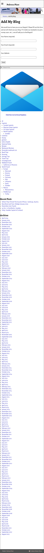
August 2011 (5, 440)
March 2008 (5, 526)
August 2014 (6, 376)
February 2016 (6, 345)
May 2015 (5, 359)
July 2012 (4, 420)
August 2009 (6, 490)
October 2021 (6, 239)
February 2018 (6, 314)
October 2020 (6, 251)
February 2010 (6, 478)
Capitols (4, 123)
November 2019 (7, 274)
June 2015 (5, 357)
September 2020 (7, 253)
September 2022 (7, 228)
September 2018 (7, 301)
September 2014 (7, 374)
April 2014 (5, 384)
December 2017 (6, 318)
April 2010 (5, 474)
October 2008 (6, 511)
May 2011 (5, 447)
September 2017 (7, 322)
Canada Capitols (8, 125)
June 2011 (5, 445)
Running (4, 154)
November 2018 (7, 297)
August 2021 (5, 241)
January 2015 (6, 366)
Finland (7, 175)
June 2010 (5, 470)
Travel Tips (5, 158)
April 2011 (5, 449)
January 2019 (6, 293)
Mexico (5, 188)
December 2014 (6, 368)
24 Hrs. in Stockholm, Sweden (11, 208)
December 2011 (6, 432)
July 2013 (4, 399)
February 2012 (6, 428)
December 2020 (7, 247)
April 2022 (5, 235)
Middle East (7, 192)
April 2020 (5, 264)
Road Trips (5, 152)
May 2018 (5, 310)
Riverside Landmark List (9, 150)
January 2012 (6, 430)
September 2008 (7, 513)
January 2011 (6, 455)
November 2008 (7, 509)
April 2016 (5, 343)
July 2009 (5, 492)
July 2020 (5, 258)
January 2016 (6, 347)
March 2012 (5, 426)
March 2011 (5, 451)
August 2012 (5, 418)
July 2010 (4, 467)
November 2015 (7, 349)
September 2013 (7, 395)
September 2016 (7, 337)
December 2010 (6, 457)
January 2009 (6, 505)
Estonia (7, 173)
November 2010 (7, 459)
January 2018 (6, 316)
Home (5, 16)
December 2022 (6, 222)
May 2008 (5, 522)
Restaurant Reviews (8, 148)
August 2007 (6, 534)
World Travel (6, 167)
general (4, 140)
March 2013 (5, 407)
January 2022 (6, 237)
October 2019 (6, 276)
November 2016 (7, 334)
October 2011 (6, 436)
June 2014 (5, 380)
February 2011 (6, 453)
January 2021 (6, 245)
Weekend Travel (7, 163)
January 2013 (6, 409)
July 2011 (4, 443)
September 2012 (7, 415)
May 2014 (5, 382)
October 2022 (6, 226)
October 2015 (6, 351)
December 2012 (6, 411)
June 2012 (5, 422)
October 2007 (6, 530)
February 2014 (6, 386)
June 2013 (5, 401)
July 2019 (4, 282)
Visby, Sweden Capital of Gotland (12, 210)
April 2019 (5, 289)
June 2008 (5, 519)
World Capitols (8, 131)
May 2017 (5, 328)
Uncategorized (6, 160)
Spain (7, 183)
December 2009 (7, 482)
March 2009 (5, 501)
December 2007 (7, 528)
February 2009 (6, 503)
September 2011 (7, 438)
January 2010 (6, 480)
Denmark (8, 171)
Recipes (4, 146)
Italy (6, 179)
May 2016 (5, 341)
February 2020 (6, 268)
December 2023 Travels (9, 206)
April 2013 (5, 405)
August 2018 (6, 303)
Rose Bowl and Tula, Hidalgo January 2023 (15, 204)
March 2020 (5, 266)
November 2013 (7, 391)
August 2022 (6, 231)
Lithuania (8, 181)
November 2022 (7, 224)
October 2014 (6, 372)
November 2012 (7, 413)
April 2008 (5, 524)
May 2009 (5, 497)
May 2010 (5, 472)
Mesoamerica (9, 190)
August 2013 (5, 397)
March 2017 (5, 332)
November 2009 (7, 484)
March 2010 (5, 476)
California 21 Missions (10, 165)
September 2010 (7, 463)
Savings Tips (6, 156)
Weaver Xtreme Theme (36, 551)
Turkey (7, 194)
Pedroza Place (13, 4)
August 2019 (6, 280)
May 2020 (5, 262)
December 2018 (6, 295)
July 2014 (4, 378)
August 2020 (6, 255)
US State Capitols (8, 129)
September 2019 (7, 278)
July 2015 (4, 355)
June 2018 (5, 307)
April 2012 (5, 424)
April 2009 (5, 499)
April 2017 (5, 330)
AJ (2, 121)
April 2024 (5, 218)
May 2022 (5, 233)
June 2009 (5, 494)
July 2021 (4, 243)
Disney (4, 138)
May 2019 (5, 287)
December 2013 (6, 388)
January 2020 (6, 270)
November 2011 (7, 434)
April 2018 (5, 312)
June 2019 (5, 285)
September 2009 (7, 488)
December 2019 (6, 272)
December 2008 (7, 507)
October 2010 (6, 461)
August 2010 (6, 465)
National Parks (6, 144)
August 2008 (6, 515)
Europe (5, 169)
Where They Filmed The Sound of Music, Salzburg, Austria (20, 202)
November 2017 (7, 320)
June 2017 (5, 326)
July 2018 (4, 305)
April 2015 (5, 361)
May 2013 (5, 403)
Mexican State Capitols (10, 127)
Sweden (7, 133)
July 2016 (4, 339)
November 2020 (7, 249)
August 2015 (5, 353)
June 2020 (5, 260)
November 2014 (7, 370)
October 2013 (6, 393)
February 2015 (6, 364)
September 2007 (7, 532)
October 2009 (6, 486)
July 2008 (5, 517)
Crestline (4, 136)
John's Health (6, 142)
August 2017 (5, 324)
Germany (8, 177)
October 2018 (6, 299)
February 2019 (6, 291)
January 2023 (6, 220)
